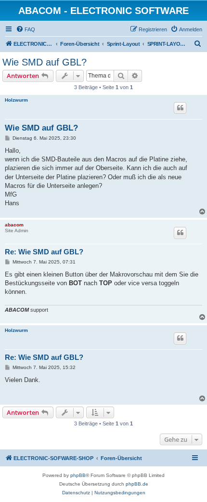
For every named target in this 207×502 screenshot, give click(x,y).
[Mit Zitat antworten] (180, 108)
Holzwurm (16, 100)
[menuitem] (25, 29)
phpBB (78, 475)
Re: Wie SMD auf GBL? (44, 252)
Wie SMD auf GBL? (44, 62)
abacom (14, 224)
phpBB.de (137, 484)
